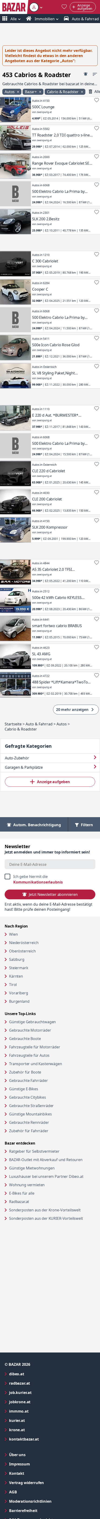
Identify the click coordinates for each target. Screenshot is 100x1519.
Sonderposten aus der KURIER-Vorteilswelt (52, 1218)
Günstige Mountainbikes (30, 1114)
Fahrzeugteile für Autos (29, 1055)
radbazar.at (38, 1383)
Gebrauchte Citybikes (27, 1097)
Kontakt (16, 1473)
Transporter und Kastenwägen (35, 1063)
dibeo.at (35, 1373)
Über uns (17, 1454)
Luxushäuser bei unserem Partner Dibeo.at (52, 1176)
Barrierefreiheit (42, 1510)
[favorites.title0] (64, 7)
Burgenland (19, 1001)
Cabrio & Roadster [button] (63, 91)
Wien (13, 934)
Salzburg (16, 959)
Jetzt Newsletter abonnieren (53, 894)
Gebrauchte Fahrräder (28, 1080)
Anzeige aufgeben (53, 781)
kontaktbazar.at (42, 1439)
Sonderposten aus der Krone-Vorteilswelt (52, 1210)
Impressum (38, 1464)
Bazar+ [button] (31, 91)
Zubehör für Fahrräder (28, 1130)
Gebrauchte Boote (25, 1038)
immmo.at (37, 1411)
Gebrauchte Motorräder (30, 1030)
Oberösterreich (22, 951)
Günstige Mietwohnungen (49, 1168)
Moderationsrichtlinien (30, 1501)
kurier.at (35, 1420)
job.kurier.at (39, 1392)
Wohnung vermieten (44, 1184)
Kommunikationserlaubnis (38, 882)
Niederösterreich (23, 942)
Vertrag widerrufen (26, 1482)
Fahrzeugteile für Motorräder (34, 1047)
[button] (36, 7)
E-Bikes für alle (39, 1193)
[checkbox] (50, 879)
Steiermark (18, 967)
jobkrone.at (38, 1401)
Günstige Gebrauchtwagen (32, 1021)
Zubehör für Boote (25, 1072)
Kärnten (16, 976)
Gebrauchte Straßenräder (31, 1105)
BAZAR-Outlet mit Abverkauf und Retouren (52, 1159)
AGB (31, 1492)
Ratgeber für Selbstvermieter (52, 1151)
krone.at (35, 1429)
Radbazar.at (37, 1201)
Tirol (13, 984)
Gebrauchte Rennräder (29, 1122)
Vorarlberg (18, 993)
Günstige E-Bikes (23, 1088)
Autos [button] (10, 91)
